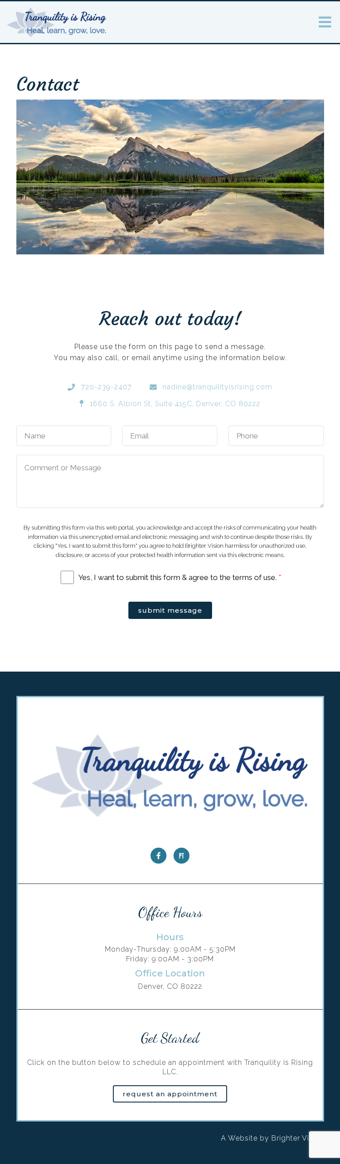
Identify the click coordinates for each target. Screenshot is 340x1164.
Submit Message (170, 610)
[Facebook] (158, 856)
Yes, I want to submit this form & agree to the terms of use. (179, 577)
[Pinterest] (181, 856)
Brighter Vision (297, 1138)
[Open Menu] (325, 22)
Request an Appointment (170, 1094)
